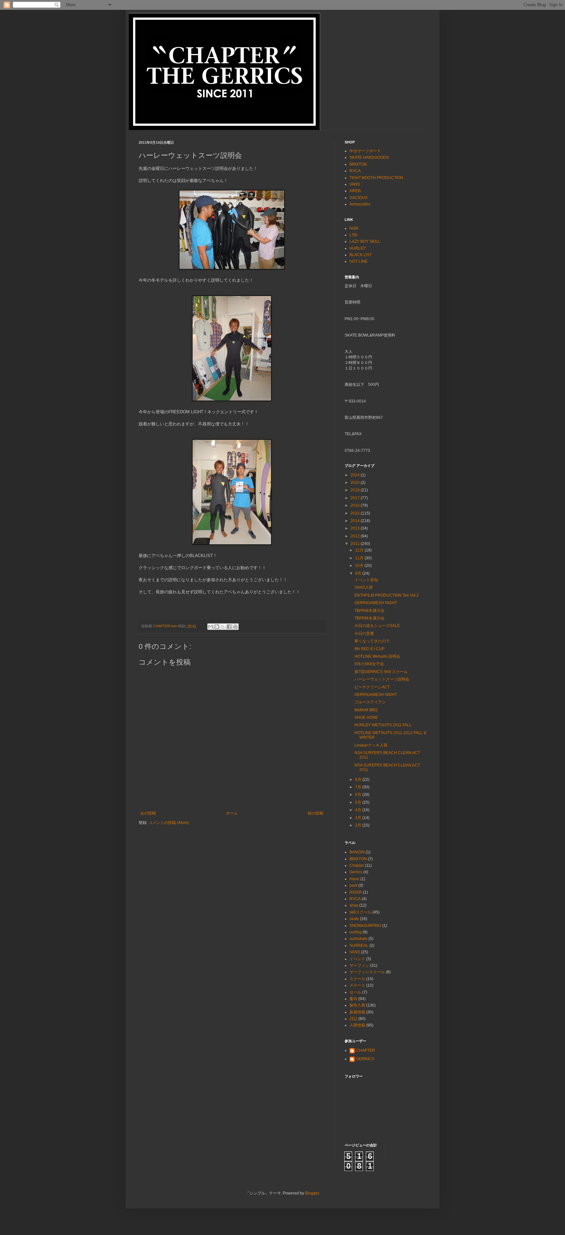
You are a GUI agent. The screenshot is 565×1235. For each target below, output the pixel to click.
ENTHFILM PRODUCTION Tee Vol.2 (386, 595)
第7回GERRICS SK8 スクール (381, 671)
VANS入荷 (363, 587)
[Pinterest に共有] (235, 626)
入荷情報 (357, 1025)
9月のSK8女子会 (369, 664)
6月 (358, 794)
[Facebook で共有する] (229, 626)
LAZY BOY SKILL (365, 241)
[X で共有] (223, 626)
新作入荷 (357, 1005)
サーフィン (359, 965)
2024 (356, 475)
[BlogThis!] (217, 626)
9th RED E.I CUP (369, 649)
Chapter (357, 865)
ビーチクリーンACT (372, 687)
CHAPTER (365, 1050)
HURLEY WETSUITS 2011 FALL (383, 725)
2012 (356, 536)
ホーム (232, 813)
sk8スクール (360, 912)
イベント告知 (366, 580)
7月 (358, 787)
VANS (355, 184)
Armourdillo (360, 204)
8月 (358, 779)
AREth (355, 191)
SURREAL (359, 945)
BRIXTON (358, 164)
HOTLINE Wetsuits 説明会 (377, 656)
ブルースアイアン (370, 702)
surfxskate (359, 938)
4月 (358, 810)
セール (355, 992)
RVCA (355, 171)
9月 (358, 573)
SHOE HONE (366, 717)
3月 (358, 817)
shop (354, 905)
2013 (356, 528)
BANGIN (357, 852)
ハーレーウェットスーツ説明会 (381, 679)
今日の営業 (364, 633)
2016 (356, 505)
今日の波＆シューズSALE (377, 625)
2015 (356, 513)
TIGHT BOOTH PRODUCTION (376, 177)
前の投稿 (315, 813)
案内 (353, 998)
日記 (353, 1018)
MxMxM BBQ (365, 710)
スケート (357, 985)
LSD (353, 235)
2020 (356, 482)
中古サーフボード (365, 151)
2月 (358, 825)
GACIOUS (359, 197)
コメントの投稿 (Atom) (168, 822)
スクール (357, 979)
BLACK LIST (361, 255)
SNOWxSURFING (365, 925)
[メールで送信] (210, 626)
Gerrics (356, 872)
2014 (356, 521)
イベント (357, 959)
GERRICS (365, 1059)
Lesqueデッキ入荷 (370, 745)
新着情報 (357, 1012)
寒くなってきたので (372, 641)
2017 (356, 498)
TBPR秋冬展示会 (369, 610)
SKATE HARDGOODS (369, 157)
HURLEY (358, 248)
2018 (356, 490)
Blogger (312, 1193)
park (353, 885)
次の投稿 (148, 813)
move (354, 879)
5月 (358, 802)
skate (354, 918)
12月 (360, 550)
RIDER (356, 892)
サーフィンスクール (367, 972)
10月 (360, 565)
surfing (356, 932)
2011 (356, 543)
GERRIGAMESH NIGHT (375, 603)
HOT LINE (359, 261)
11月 (360, 558)
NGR (354, 228)
